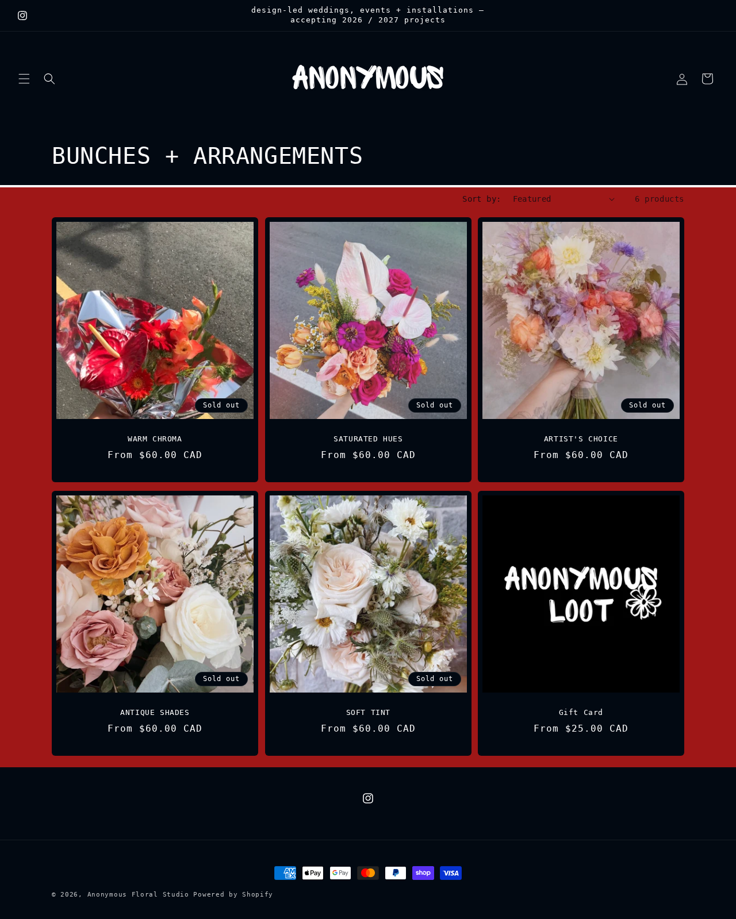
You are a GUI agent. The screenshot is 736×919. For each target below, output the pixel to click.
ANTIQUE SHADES (154, 712)
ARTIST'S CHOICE (581, 438)
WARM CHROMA (155, 438)
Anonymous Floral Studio (138, 894)
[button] (24, 78)
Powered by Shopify (233, 894)
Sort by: (481, 198)
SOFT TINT (368, 712)
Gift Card (581, 712)
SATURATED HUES (368, 438)
